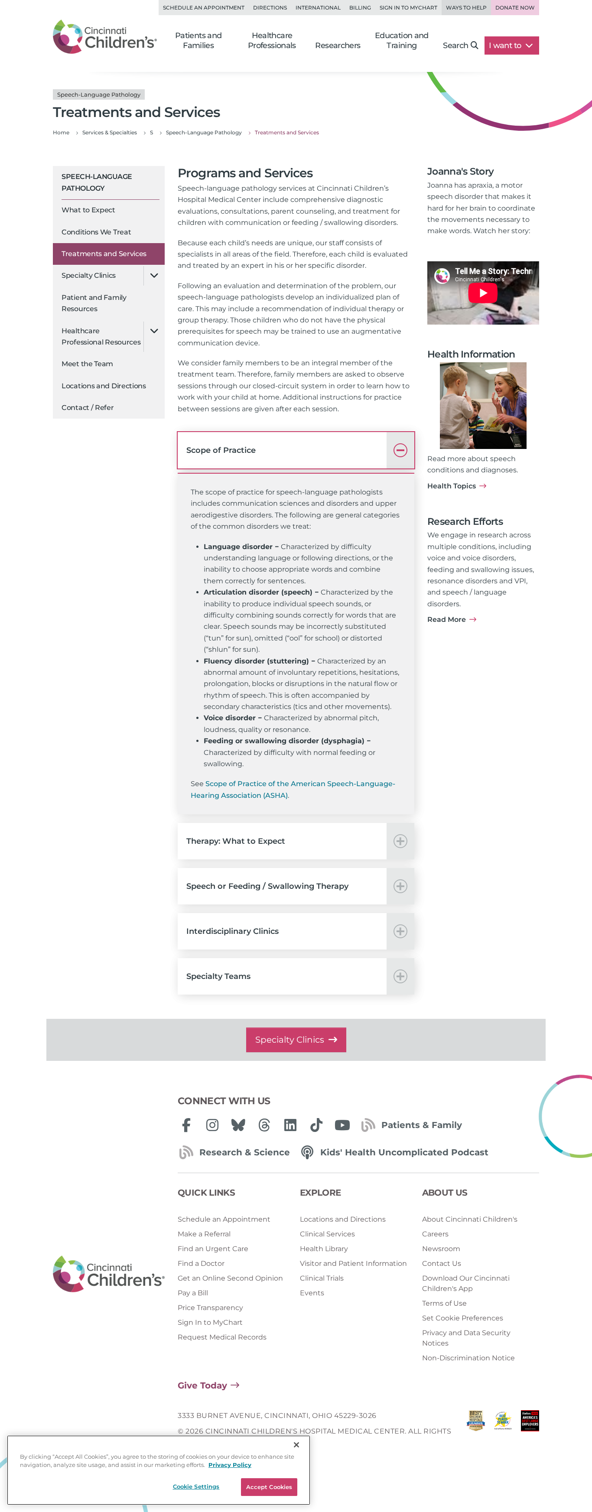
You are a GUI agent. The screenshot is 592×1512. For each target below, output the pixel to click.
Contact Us (441, 1263)
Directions (270, 7)
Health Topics (451, 486)
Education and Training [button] (402, 40)
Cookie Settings (196, 1486)
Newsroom (441, 1249)
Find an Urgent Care (213, 1249)
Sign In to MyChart (210, 1322)
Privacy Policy (229, 1465)
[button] (296, 450)
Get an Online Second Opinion (230, 1278)
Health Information (471, 354)
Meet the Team (87, 364)
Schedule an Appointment (203, 7)
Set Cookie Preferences (462, 1318)
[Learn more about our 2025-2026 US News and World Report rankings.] (476, 1431)
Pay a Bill (193, 1293)
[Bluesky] (238, 1125)
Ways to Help (466, 7)
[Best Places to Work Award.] (503, 1431)
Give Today (202, 1385)
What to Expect (88, 210)
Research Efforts (465, 521)
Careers (435, 1234)
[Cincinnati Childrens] (109, 1274)
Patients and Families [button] (198, 40)
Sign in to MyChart (408, 7)
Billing (360, 7)
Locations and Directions (104, 386)
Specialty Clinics (89, 275)
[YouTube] (342, 1125)
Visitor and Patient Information (353, 1263)
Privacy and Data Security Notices (466, 1338)
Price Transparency (210, 1308)
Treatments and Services (104, 254)
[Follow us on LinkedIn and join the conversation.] (290, 1125)
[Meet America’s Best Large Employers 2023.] (530, 1431)
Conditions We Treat (96, 232)
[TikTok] (316, 1125)
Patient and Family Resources (94, 303)
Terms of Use (444, 1303)
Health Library (324, 1249)
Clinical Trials (322, 1278)
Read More (446, 619)
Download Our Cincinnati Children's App (466, 1283)
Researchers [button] (337, 45)
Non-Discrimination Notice (468, 1358)
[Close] (296, 1444)
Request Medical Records (222, 1337)
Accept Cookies (269, 1486)
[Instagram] (212, 1125)
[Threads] (264, 1125)
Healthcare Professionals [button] (272, 40)
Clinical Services (327, 1234)
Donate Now (515, 7)
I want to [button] (506, 45)
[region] (158, 1470)
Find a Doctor (201, 1263)
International (318, 7)
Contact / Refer (88, 407)
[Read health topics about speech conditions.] (483, 405)
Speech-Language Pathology (97, 182)
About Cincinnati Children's (469, 1219)
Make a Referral (204, 1234)
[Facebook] (186, 1125)
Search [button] (455, 45)
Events (312, 1293)
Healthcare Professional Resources (101, 336)
